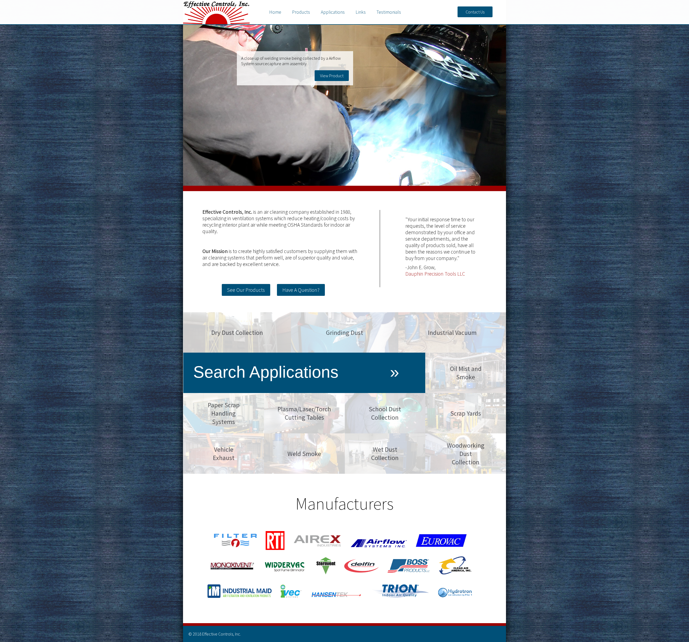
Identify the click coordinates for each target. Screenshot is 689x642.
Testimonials (389, 12)
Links (361, 12)
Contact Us (475, 12)
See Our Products (246, 290)
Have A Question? (300, 290)
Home (275, 12)
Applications (333, 12)
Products (301, 12)
